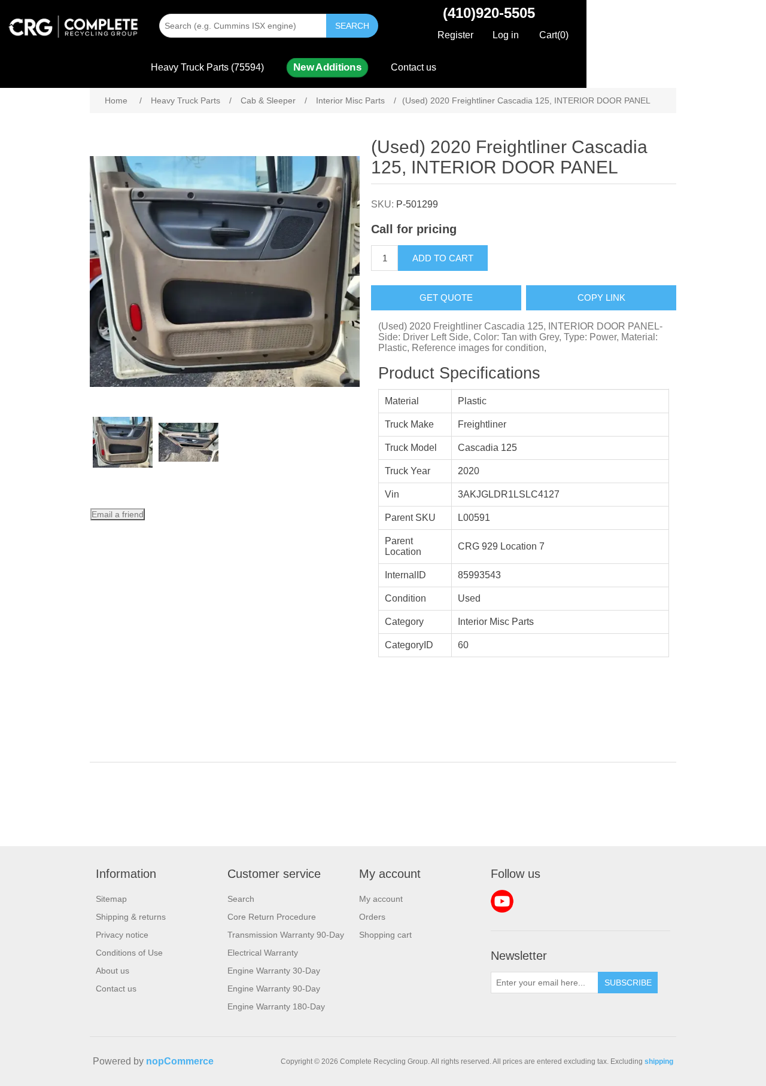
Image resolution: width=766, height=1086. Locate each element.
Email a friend (118, 514)
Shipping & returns (131, 917)
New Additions (327, 67)
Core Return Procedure (271, 917)
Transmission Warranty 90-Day (285, 934)
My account (381, 899)
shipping (659, 1061)
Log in (506, 35)
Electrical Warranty (262, 952)
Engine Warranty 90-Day (273, 988)
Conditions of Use (129, 952)
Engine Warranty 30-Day (273, 970)
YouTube (502, 901)
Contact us (413, 67)
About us (112, 970)
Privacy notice (122, 934)
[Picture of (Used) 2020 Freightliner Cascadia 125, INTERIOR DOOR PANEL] (123, 442)
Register (455, 35)
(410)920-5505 (489, 13)
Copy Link (601, 297)
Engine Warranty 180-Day (276, 1006)
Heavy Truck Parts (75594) (207, 67)
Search (352, 25)
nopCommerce (180, 1061)
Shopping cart (385, 934)
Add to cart (442, 258)
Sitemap (111, 899)
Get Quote (446, 297)
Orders (372, 917)
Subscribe (628, 982)
